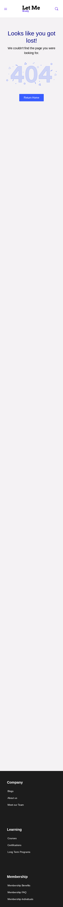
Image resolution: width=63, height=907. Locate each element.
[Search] (56, 9)
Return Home (31, 97)
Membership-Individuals (20, 899)
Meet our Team (16, 804)
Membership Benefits (19, 885)
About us (12, 798)
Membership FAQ (17, 892)
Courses (12, 838)
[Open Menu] (6, 8)
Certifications (14, 845)
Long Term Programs (19, 852)
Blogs (10, 791)
